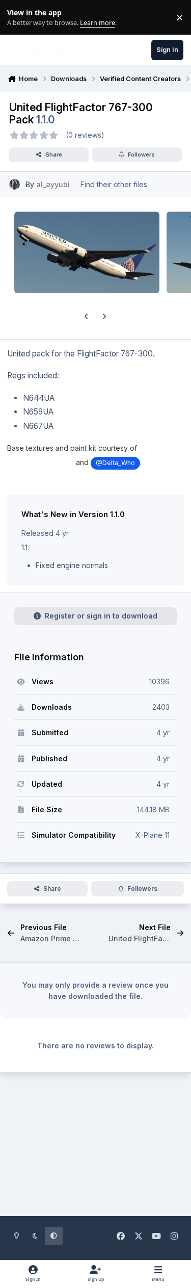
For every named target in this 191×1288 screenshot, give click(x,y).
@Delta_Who (115, 463)
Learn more (19, 17)
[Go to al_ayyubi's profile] (14, 184)
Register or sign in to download (101, 615)
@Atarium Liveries (40, 463)
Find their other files (113, 184)
